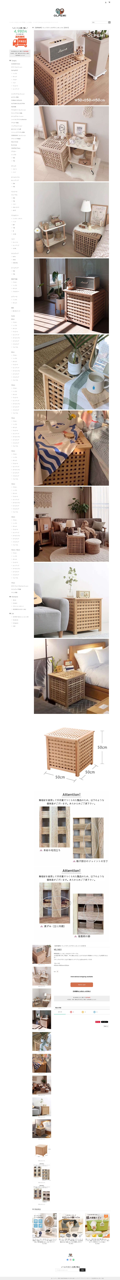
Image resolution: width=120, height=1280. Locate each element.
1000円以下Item (15, 148)
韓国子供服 (14, 279)
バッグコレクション (16, 126)
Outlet (13, 316)
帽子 (14, 224)
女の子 (14, 210)
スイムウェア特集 (16, 589)
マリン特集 (14, 592)
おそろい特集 (15, 97)
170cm (13, 583)
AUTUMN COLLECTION (18, 103)
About (14, 600)
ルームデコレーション (17, 116)
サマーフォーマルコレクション (19, 586)
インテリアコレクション (18, 94)
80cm (12, 319)
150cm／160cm (15, 550)
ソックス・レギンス (17, 218)
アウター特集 (15, 122)
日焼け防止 (15, 262)
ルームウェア (15, 268)
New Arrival (14, 142)
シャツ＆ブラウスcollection (19, 119)
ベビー (14, 82)
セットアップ (16, 89)
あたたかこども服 (16, 129)
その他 (14, 234)
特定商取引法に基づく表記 (19, 609)
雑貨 (12, 308)
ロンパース (15, 242)
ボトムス (15, 76)
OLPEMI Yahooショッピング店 (20, 617)
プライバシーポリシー (18, 606)
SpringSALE (14, 70)
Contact (15, 603)
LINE (14, 626)
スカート (15, 169)
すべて (60, 1012)
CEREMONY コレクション (18, 135)
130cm (13, 484)
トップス (15, 73)
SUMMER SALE (15, 64)
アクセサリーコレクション (18, 110)
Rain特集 (13, 106)
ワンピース (15, 85)
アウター (15, 79)
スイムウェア (15, 253)
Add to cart (81, 985)
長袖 (14, 157)
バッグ (14, 221)
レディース (14, 296)
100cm (13, 385)
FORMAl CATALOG (16, 100)
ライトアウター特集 (16, 113)
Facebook (15, 620)
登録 (82, 1270)
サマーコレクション (16, 67)
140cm (13, 517)
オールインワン (15, 177)
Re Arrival (14, 145)
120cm (13, 451)
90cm (12, 352)
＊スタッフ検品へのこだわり (17, 22)
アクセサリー (15, 215)
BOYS (14, 256)
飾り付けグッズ (16, 311)
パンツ (14, 172)
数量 (55, 971)
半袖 (14, 161)
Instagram (15, 623)
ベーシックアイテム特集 (18, 132)
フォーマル (14, 195)
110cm (13, 418)
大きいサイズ (16, 207)
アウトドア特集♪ (16, 138)
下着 (14, 228)
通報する (106, 1026)
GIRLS (14, 259)
